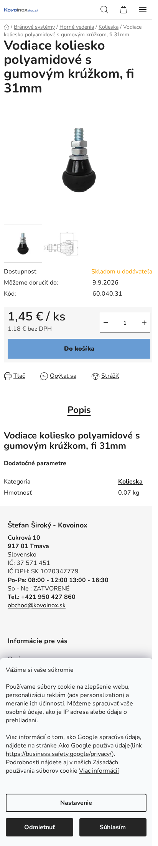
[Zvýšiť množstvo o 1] (144, 322)
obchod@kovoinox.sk (37, 605)
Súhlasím (113, 827)
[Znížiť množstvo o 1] (106, 322)
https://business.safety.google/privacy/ (59, 754)
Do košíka (79, 349)
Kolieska (130, 481)
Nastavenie (76, 803)
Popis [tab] (79, 410)
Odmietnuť (39, 827)
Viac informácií (99, 771)
